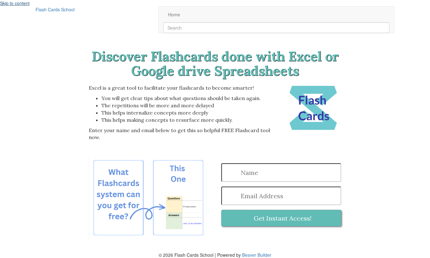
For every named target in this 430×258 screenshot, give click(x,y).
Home (174, 14)
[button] (281, 218)
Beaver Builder (256, 255)
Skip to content (15, 3)
